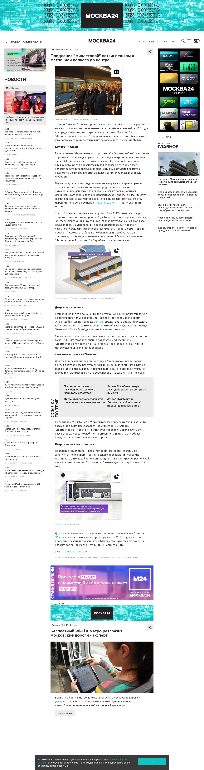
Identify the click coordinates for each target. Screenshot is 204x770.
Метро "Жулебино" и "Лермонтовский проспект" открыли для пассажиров (123, 402)
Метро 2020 (80, 552)
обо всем (116, 558)
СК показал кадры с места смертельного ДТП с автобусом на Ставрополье (24, 300)
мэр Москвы (9, 199)
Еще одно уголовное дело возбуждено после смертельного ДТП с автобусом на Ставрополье (23, 271)
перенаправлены (106, 203)
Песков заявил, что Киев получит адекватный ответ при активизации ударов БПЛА (22, 148)
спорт (7, 292)
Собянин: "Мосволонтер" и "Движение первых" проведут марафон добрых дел (25, 120)
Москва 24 (102, 41)
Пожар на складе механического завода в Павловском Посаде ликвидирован (24, 471)
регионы (28, 138)
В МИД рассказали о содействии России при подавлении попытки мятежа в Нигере (24, 255)
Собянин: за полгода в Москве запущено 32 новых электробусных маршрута (24, 328)
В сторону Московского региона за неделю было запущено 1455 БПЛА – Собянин (22, 209)
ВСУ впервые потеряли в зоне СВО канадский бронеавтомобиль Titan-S (22, 356)
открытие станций (129, 558)
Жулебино (105, 558)
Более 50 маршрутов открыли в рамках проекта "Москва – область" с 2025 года (24, 342)
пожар (21, 138)
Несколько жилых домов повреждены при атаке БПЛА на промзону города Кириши (23, 415)
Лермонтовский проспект (88, 558)
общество (27, 199)
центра (98, 322)
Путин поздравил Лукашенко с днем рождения (22, 400)
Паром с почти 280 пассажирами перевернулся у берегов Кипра (20, 163)
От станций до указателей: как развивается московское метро (84, 400)
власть (7, 154)
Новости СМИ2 (57, 604)
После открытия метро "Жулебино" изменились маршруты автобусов (79, 390)
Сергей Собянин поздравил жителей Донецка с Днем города (22, 430)
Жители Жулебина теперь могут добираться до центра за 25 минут (126, 390)
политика (16, 154)
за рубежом (23, 168)
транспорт (20, 333)
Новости (15, 79)
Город (75, 49)
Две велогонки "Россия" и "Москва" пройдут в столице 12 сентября (22, 286)
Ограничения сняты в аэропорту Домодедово (20, 444)
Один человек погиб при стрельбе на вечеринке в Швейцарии (22, 314)
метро (57, 558)
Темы (67, 552)
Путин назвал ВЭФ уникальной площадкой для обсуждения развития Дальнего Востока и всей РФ (23, 239)
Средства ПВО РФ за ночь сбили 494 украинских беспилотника (22, 485)
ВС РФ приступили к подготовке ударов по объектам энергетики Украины (24, 386)
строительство (68, 558)
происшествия (10, 138)
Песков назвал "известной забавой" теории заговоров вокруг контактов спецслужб (22, 178)
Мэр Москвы (12, 88)
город (18, 199)
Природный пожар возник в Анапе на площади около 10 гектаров (22, 133)
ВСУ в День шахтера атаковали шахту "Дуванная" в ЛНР (23, 223)
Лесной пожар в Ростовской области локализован (22, 458)
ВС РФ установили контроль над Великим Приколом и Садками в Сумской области (24, 371)
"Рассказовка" (64, 537)
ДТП (20, 278)
